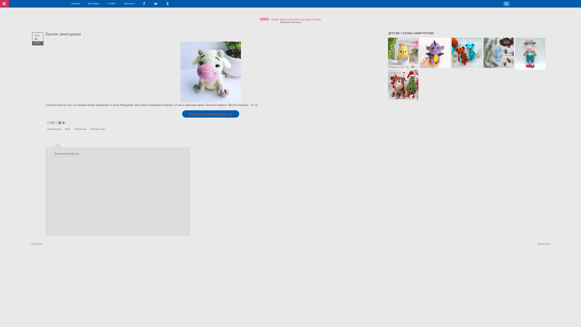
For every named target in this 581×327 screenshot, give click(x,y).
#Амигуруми (54, 128)
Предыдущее (544, 244)
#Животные (80, 128)
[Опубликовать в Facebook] (59, 122)
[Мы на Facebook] (144, 3)
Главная (75, 3)
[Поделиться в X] (56, 122)
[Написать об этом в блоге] (52, 122)
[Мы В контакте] (156, 3)
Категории (93, 3)
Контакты (129, 3)
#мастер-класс (98, 128)
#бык (68, 128)
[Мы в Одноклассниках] (167, 3)
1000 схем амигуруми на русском (290, 19)
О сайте (112, 3)
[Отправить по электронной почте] (48, 122)
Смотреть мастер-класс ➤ (211, 114)
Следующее (36, 244)
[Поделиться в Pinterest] (63, 122)
